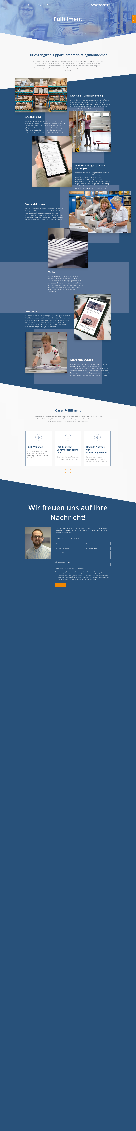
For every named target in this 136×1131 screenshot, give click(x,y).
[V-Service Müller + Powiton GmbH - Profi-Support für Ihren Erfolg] (100, 5)
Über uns (50, 5)
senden (60, 585)
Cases (58, 5)
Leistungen (39, 5)
